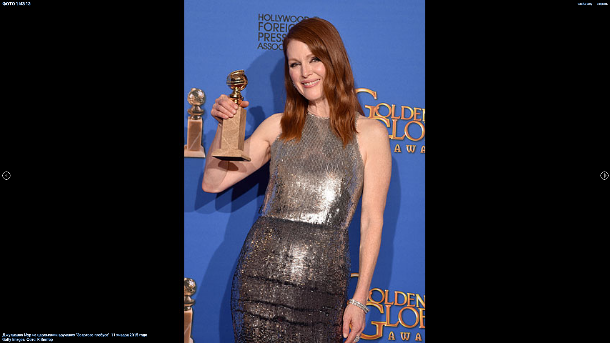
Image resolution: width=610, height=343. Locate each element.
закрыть (602, 3)
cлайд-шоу (585, 3)
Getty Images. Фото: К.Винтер (27, 339)
